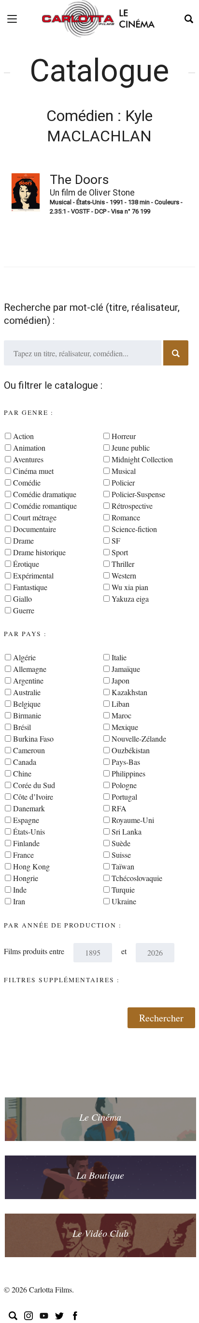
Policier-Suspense (138, 494)
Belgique (27, 704)
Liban (120, 704)
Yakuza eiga (130, 598)
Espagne (26, 820)
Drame (23, 540)
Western (124, 575)
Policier (123, 482)
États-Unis (29, 831)
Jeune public (131, 447)
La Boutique (100, 1175)
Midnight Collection (142, 459)
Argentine (28, 680)
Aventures (28, 459)
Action (23, 436)
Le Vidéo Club (100, 1233)
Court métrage (35, 517)
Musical (124, 471)
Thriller (123, 564)
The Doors (79, 179)
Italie (119, 657)
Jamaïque (126, 669)
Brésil (22, 727)
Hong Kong (31, 866)
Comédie (27, 482)
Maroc (121, 715)
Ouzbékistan (131, 750)
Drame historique (39, 552)
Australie (27, 692)
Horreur (124, 436)
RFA (119, 808)
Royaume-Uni (133, 820)
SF (116, 540)
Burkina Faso (33, 738)
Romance (126, 517)
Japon (120, 680)
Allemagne (29, 669)
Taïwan (123, 866)
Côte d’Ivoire (33, 796)
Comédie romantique (45, 506)
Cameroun (29, 750)
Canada (24, 762)
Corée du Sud (34, 785)
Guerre (23, 610)
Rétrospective (132, 506)
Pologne (124, 785)
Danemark (29, 808)
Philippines (128, 773)
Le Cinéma (100, 1116)
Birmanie (27, 715)
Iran (19, 901)
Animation (29, 447)
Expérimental (33, 575)
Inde (20, 889)
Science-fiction (134, 529)
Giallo (22, 598)
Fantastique (30, 587)
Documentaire (34, 529)
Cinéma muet (33, 471)
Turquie (123, 889)
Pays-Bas (126, 762)
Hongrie (25, 878)
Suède (121, 843)
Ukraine (124, 901)
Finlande (26, 843)
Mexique (125, 727)
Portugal (124, 796)
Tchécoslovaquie (137, 878)
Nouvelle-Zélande (139, 738)
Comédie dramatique (44, 494)
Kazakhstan (129, 692)
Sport (120, 552)
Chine (22, 773)
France (23, 855)
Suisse (121, 855)
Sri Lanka (127, 831)
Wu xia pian (130, 587)
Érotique (26, 564)
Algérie (24, 657)
